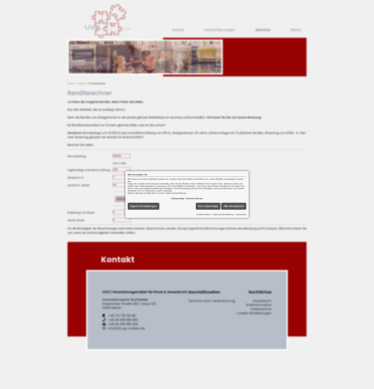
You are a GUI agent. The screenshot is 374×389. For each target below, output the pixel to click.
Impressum (241, 214)
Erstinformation (204, 214)
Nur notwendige (208, 206)
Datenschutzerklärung (223, 214)
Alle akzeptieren (234, 206)
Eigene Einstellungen (143, 206)
